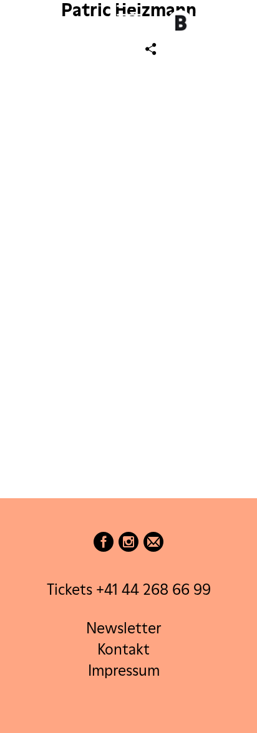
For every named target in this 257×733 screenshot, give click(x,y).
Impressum (124, 670)
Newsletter (123, 628)
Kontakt (123, 649)
